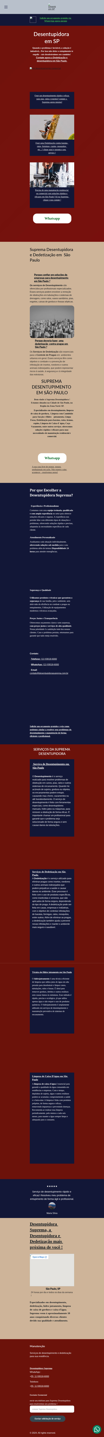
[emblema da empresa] (52, 578)
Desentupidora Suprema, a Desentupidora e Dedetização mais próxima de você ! (46, 1235)
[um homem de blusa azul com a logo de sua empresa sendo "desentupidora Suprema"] (52, 708)
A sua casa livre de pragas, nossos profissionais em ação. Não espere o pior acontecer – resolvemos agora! (49, 470)
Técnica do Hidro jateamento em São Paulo (52, 972)
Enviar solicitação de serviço (48, 1418)
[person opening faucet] (52, 174)
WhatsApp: (37, 664)
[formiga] (52, 127)
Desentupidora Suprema (41, 1368)
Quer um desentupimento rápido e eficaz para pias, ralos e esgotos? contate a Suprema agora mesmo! (52, 98)
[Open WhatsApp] (97, 1429)
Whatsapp (52, 218)
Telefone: (35, 659)
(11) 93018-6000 (48, 659)
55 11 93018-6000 (40, 1376)
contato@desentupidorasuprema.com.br (49, 673)
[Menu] (6, 7)
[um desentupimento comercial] (52, 79)
